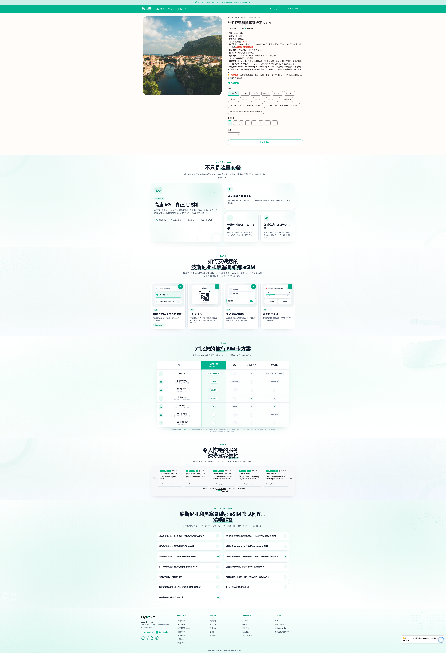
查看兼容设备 (158, 325)
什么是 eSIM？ (280, 624)
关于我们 (213, 621)
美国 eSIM (181, 621)
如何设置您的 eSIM (282, 632)
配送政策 (245, 632)
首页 (229, 17)
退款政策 (183, 424)
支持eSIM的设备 (281, 628)
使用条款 (213, 628)
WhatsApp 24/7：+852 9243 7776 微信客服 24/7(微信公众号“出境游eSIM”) (224, 2)
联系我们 (213, 624)
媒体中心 (213, 635)
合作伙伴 (213, 632)
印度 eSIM (181, 632)
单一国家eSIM (236, 17)
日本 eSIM (181, 624)
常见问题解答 (247, 635)
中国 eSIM (181, 639)
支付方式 (245, 621)
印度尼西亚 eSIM (183, 628)
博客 (276, 621)
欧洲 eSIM (181, 643)
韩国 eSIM (181, 635)
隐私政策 (245, 624)
